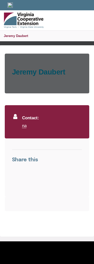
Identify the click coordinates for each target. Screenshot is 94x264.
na (24, 125)
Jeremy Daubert (16, 36)
